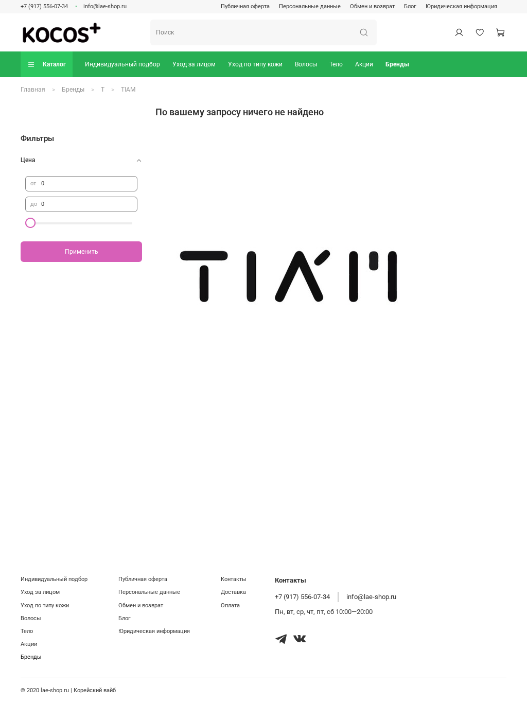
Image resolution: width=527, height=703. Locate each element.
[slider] (30, 223)
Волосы (306, 64)
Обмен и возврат (372, 6)
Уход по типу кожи (255, 64)
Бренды (397, 64)
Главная (33, 89)
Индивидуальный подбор (122, 64)
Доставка (233, 592)
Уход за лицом (194, 64)
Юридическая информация (461, 6)
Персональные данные (310, 6)
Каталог (54, 64)
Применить (81, 251)
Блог (410, 6)
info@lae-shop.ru (105, 6)
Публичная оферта (245, 6)
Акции (364, 64)
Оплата (230, 605)
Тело (336, 64)
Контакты (234, 579)
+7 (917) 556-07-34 (44, 6)
